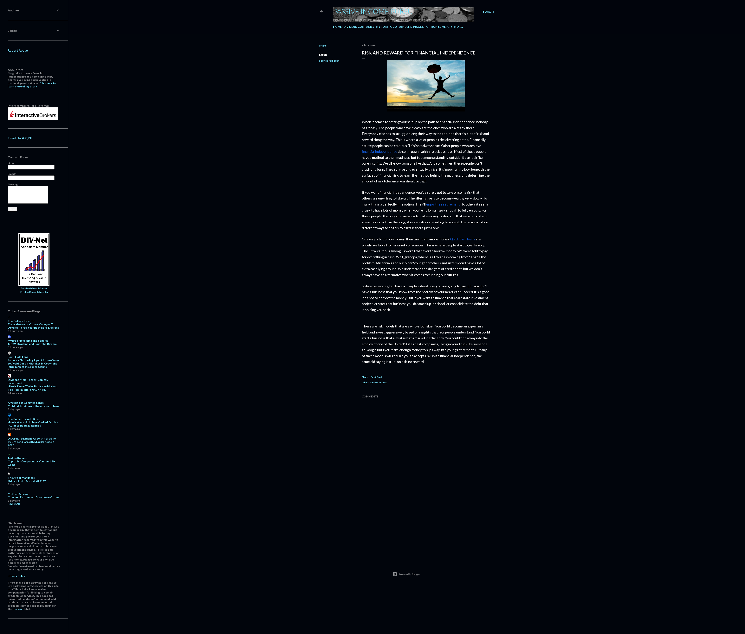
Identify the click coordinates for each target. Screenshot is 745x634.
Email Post (376, 377)
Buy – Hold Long (18, 356)
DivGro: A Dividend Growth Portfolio (32, 438)
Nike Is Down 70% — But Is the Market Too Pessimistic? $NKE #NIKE (32, 388)
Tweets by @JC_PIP (20, 138)
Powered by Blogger (410, 574)
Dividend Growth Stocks (34, 288)
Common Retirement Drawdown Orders (34, 497)
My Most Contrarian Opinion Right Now (33, 406)
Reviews (18, 609)
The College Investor (21, 321)
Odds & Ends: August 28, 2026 (27, 481)
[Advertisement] (426, 525)
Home (337, 26)
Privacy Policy (16, 576)
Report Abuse (18, 50)
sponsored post (329, 60)
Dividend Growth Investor (34, 292)
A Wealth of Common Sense (26, 402)
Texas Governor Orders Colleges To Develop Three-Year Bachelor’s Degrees (33, 326)
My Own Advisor (18, 494)
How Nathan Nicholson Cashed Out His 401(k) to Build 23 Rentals (33, 424)
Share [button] (323, 45)
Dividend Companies (359, 26)
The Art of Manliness (21, 477)
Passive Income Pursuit (376, 11)
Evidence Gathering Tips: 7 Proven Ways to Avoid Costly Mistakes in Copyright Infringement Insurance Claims (33, 363)
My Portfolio (386, 26)
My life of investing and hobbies (28, 340)
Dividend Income (411, 26)
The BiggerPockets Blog (23, 419)
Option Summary (439, 26)
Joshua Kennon (17, 458)
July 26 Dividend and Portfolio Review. (32, 344)
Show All (14, 503)
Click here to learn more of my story (32, 84)
